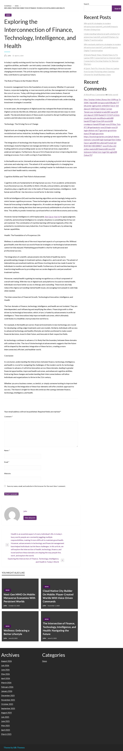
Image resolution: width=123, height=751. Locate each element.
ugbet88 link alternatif (98, 143)
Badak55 (102, 115)
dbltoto (91, 130)
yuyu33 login (106, 127)
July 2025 (5, 717)
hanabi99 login (90, 121)
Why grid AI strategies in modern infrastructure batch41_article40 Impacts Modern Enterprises (101, 26)
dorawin (93, 118)
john (9, 56)
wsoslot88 (108, 121)
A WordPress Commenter (94, 94)
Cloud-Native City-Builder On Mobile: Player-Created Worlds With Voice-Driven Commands (58, 596)
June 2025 (5, 721)
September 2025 (8, 708)
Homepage (7, 6)
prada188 (106, 112)
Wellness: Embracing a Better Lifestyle (16, 632)
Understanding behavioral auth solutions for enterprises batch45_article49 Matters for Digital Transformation (102, 37)
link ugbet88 (112, 152)
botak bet (112, 143)
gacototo (104, 130)
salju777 (115, 102)
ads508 (109, 102)
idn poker (88, 105)
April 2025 (5, 730)
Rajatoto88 (103, 149)
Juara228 (114, 112)
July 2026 (5, 665)
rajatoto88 (93, 149)
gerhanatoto (95, 127)
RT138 (87, 127)
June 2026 (5, 669)
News (16, 6)
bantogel (107, 139)
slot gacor (102, 102)
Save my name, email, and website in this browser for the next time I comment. (36, 486)
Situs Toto (116, 124)
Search (86, 4)
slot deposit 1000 (91, 115)
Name (7, 450)
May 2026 (5, 674)
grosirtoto (112, 130)
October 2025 (7, 704)
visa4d (86, 118)
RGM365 (88, 146)
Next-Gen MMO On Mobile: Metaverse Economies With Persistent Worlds (19, 598)
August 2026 (6, 661)
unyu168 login (98, 139)
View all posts (30, 518)
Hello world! (113, 94)
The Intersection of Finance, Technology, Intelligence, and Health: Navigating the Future (59, 628)
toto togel (102, 152)
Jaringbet (97, 112)
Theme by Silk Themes (14, 747)
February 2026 (7, 687)
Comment (8, 416)
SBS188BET (97, 146)
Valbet (95, 152)
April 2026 (5, 678)
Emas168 (100, 121)
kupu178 (87, 133)
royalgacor (88, 124)
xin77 (97, 130)
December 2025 (8, 695)
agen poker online (99, 105)
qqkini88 (110, 118)
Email (6, 462)
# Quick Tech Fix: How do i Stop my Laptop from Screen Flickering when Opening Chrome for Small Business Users (101, 71)
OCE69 (110, 115)
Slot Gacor (111, 105)
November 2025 (8, 700)
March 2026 (6, 682)
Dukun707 (88, 155)
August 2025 (6, 712)
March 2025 (6, 734)
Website (7, 473)
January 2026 (6, 691)
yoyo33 (109, 124)
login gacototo (98, 133)
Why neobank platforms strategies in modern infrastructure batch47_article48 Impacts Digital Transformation (102, 47)
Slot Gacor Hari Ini (52, 216)
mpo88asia (101, 118)
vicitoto (116, 115)
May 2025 (5, 725)
